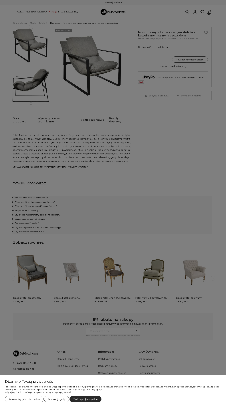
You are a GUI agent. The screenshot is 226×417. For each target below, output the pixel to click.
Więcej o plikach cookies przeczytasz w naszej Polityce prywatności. (39, 392)
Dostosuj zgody (56, 399)
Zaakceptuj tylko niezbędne (24, 399)
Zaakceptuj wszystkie (85, 399)
